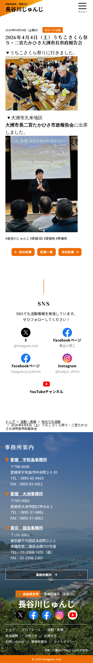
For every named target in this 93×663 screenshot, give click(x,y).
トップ (10, 421)
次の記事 (67, 252)
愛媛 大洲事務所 (26, 494)
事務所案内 (44, 574)
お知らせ (31, 635)
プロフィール (31, 629)
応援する (50, 635)
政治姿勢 (11, 635)
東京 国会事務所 (26, 528)
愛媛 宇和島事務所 (28, 459)
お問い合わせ (14, 641)
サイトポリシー (65, 641)
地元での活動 (52, 30)
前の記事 (25, 252)
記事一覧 (46, 252)
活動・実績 (28, 421)
